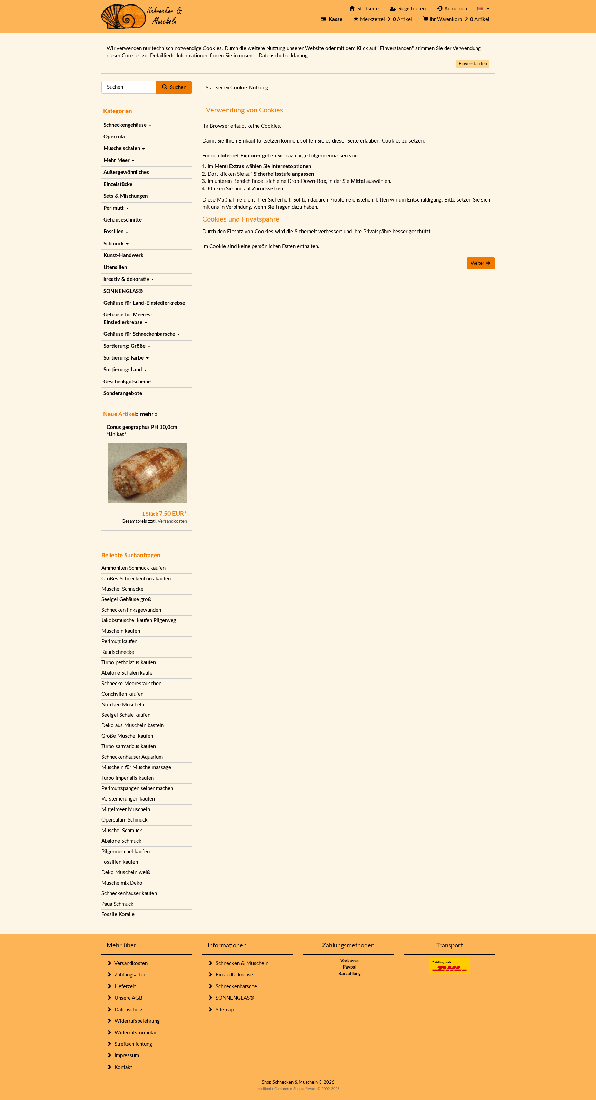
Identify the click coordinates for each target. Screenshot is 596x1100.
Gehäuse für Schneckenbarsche (140, 334)
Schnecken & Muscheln (240, 963)
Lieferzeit (124, 986)
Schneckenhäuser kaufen (129, 893)
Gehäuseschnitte (122, 220)
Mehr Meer (117, 160)
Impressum (125, 1055)
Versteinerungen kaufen (128, 799)
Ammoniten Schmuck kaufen (133, 568)
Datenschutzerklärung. (284, 55)
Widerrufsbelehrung (136, 1021)
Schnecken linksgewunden (131, 610)
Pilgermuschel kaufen (125, 851)
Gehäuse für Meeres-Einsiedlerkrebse (127, 318)
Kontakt (122, 1067)
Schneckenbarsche (235, 986)
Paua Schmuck (117, 904)
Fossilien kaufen (119, 862)
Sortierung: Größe (125, 346)
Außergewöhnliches (126, 172)
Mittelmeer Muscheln (125, 809)
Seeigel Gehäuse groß (126, 599)
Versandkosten (172, 521)
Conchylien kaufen (122, 694)
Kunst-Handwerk (123, 255)
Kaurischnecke (117, 652)
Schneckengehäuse (125, 125)
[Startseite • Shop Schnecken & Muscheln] (141, 16)
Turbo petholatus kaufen (128, 662)
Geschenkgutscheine (127, 381)
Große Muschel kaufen (127, 736)
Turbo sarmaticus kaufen (128, 746)
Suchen (176, 87)
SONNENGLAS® (123, 291)
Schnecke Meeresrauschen (131, 683)
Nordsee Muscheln (122, 704)
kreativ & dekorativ (127, 279)
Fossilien (114, 231)
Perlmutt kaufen (119, 641)
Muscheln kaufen (120, 631)
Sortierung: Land (123, 369)
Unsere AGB (127, 998)
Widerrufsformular (134, 1032)
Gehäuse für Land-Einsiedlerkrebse (144, 303)
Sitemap (223, 1009)
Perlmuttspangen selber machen (137, 788)
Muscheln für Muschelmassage (136, 767)
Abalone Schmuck (121, 841)
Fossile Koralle (118, 914)
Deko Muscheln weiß (125, 872)
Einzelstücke (117, 184)
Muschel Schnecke (122, 589)
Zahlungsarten (129, 975)
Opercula (114, 136)
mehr (147, 414)
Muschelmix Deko (121, 883)
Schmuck (114, 243)
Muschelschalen (122, 148)
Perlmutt (114, 208)
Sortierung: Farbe (124, 358)
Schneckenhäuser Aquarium (132, 757)
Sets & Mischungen (125, 196)
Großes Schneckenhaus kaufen (136, 578)
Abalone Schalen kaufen (128, 673)
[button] (483, 8)
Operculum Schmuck (124, 820)
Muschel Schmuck (121, 830)
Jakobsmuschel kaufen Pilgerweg (138, 620)
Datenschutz (127, 1009)
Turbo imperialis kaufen (127, 778)
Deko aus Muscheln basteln (132, 725)
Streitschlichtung (132, 1044)
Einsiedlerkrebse (233, 975)
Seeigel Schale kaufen (125, 715)
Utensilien (115, 267)
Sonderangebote (122, 393)
